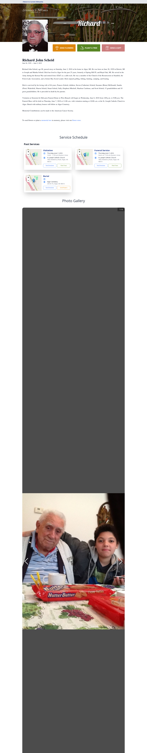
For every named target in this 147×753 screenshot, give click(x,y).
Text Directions (50, 165)
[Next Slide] (121, 561)
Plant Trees (64, 165)
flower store (76, 120)
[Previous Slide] (26, 561)
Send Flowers (63, 188)
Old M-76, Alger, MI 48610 (56, 184)
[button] (33, 155)
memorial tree (46, 120)
